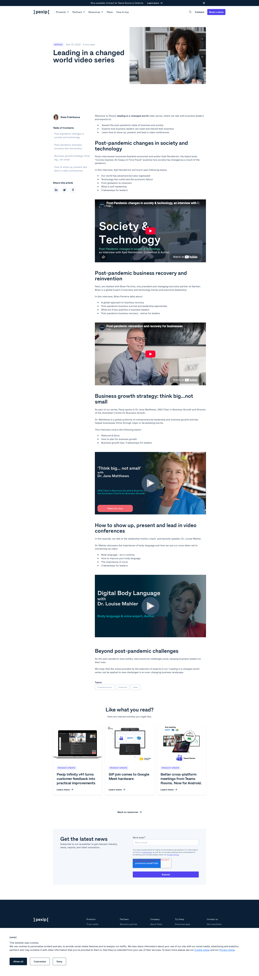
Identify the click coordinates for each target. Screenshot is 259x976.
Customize (40, 961)
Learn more (153, 3)
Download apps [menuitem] (182, 924)
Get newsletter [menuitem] (214, 924)
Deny (60, 961)
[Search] (190, 11)
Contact (199, 12)
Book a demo (216, 12)
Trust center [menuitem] (92, 924)
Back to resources (128, 812)
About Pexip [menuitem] (156, 924)
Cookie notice (202, 950)
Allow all (18, 961)
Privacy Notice (173, 854)
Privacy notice (227, 950)
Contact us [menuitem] (212, 919)
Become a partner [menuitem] (128, 924)
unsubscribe (147, 852)
